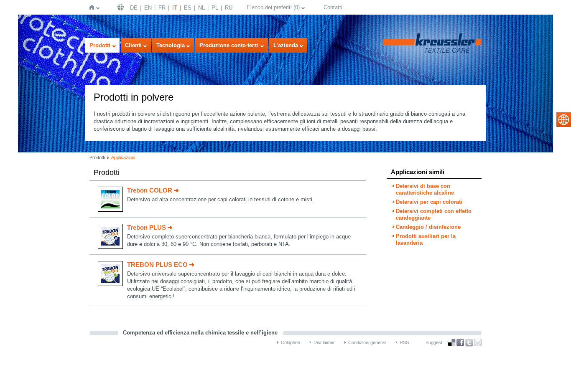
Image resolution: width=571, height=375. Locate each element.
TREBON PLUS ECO (157, 264)
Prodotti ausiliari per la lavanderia (426, 239)
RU (228, 8)
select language (563, 119)
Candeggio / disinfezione (428, 227)
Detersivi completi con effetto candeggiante (434, 214)
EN (148, 8)
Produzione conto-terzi (229, 45)
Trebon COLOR (149, 190)
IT (174, 8)
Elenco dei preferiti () (273, 7)
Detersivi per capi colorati (429, 202)
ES (187, 8)
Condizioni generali (367, 342)
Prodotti (99, 45)
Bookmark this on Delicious (451, 342)
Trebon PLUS (146, 227)
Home (93, 7)
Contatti (333, 7)
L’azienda (285, 45)
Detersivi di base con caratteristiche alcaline (425, 189)
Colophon (290, 342)
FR (162, 8)
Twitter (469, 343)
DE (134, 8)
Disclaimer (324, 342)
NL (201, 8)
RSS (404, 342)
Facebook (460, 343)
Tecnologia (170, 45)
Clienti (133, 45)
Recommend (478, 342)
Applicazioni (123, 157)
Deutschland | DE (121, 7)
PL (215, 8)
